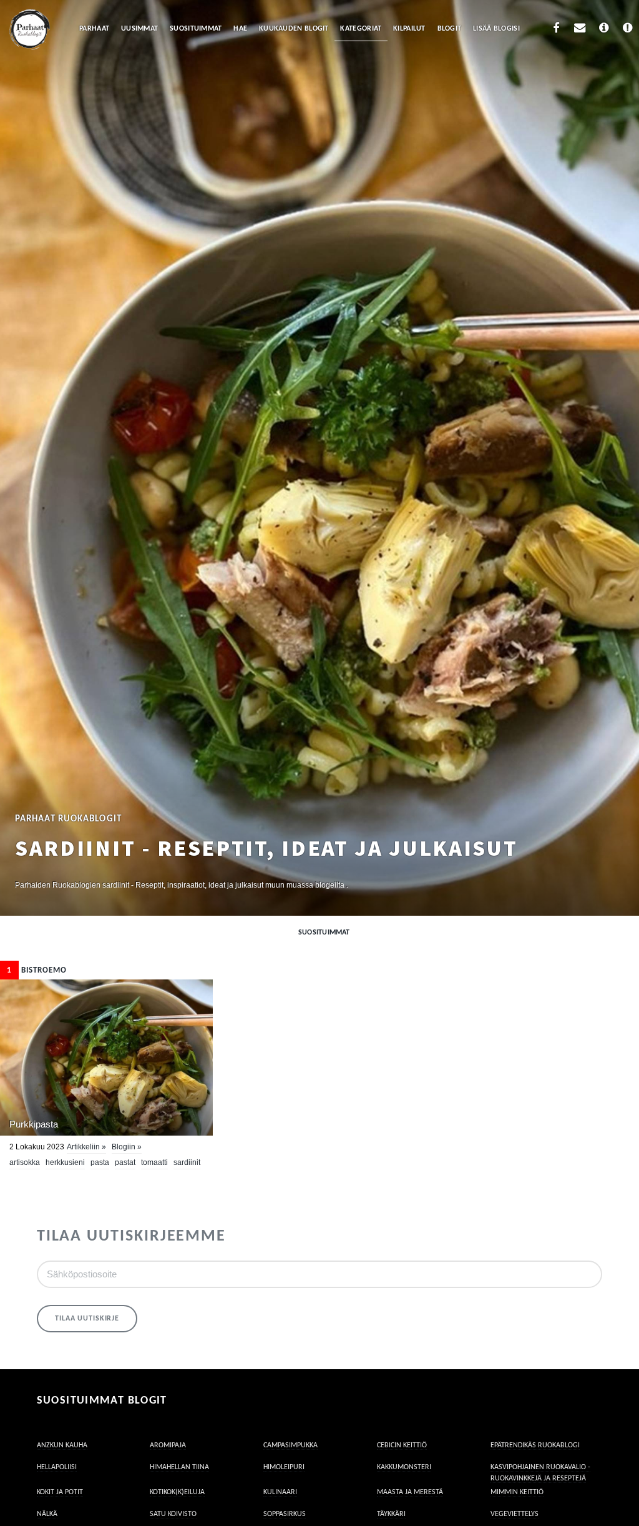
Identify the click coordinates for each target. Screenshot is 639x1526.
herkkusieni (65, 1162)
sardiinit (186, 1162)
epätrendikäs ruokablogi (535, 1445)
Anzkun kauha (62, 1445)
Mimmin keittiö (517, 1492)
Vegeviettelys (514, 1514)
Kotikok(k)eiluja (177, 1492)
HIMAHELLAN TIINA (179, 1467)
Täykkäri (391, 1514)
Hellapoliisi (57, 1467)
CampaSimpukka (290, 1445)
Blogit (449, 28)
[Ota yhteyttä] (580, 29)
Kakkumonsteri (404, 1467)
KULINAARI (280, 1492)
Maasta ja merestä (410, 1492)
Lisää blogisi (496, 28)
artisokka (24, 1162)
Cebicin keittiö (402, 1445)
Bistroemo (37, 970)
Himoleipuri (284, 1467)
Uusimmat (139, 28)
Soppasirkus (284, 1514)
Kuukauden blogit (294, 28)
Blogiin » (127, 1146)
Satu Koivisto (173, 1514)
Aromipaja (168, 1445)
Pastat (125, 1162)
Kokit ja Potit (60, 1492)
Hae (240, 28)
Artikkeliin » (86, 1146)
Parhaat (94, 28)
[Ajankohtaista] (628, 29)
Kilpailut (409, 28)
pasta (99, 1162)
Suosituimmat (196, 28)
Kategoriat (360, 28)
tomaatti (154, 1162)
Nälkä (47, 1514)
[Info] (603, 29)
